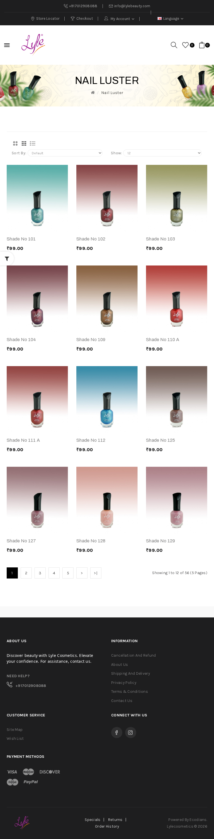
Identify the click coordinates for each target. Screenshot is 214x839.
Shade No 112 (90, 440)
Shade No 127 (21, 540)
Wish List (15, 738)
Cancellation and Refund (133, 655)
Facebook (116, 732)
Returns (115, 819)
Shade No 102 (90, 239)
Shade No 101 (21, 239)
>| (96, 572)
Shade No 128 (90, 540)
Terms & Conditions (129, 691)
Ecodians (197, 819)
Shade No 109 (90, 339)
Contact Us (121, 700)
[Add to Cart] (23, 226)
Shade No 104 (21, 339)
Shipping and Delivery (130, 673)
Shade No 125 (160, 440)
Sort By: (19, 153)
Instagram (130, 732)
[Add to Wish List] (51, 226)
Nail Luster (112, 92)
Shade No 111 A (23, 440)
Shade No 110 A (162, 339)
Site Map (15, 729)
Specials (92, 819)
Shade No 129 (160, 540)
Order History (107, 826)
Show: (116, 153)
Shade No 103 (160, 239)
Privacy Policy (123, 682)
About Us (119, 664)
